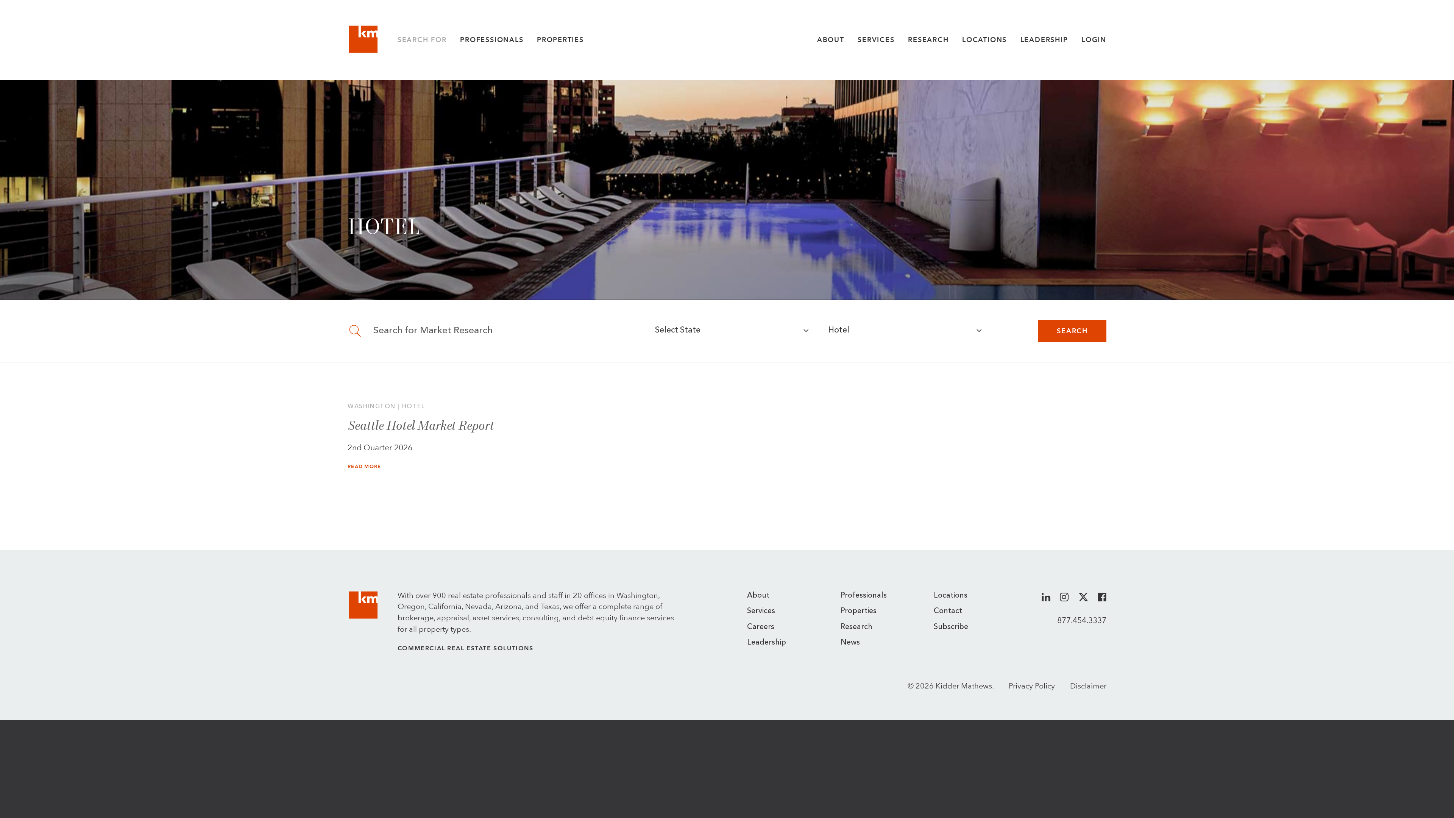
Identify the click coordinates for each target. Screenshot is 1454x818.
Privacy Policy (1032, 685)
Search (1072, 331)
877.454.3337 (1081, 620)
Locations (984, 40)
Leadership (1044, 40)
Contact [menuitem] (948, 611)
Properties (560, 40)
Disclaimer (1088, 685)
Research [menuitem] (856, 627)
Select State (677, 330)
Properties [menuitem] (859, 611)
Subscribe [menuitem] (951, 627)
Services (876, 40)
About (830, 40)
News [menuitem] (850, 642)
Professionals (491, 40)
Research (928, 40)
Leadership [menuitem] (766, 642)
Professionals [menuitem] (864, 595)
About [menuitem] (758, 595)
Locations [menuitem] (950, 595)
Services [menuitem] (761, 611)
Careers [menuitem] (760, 627)
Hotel (838, 330)
